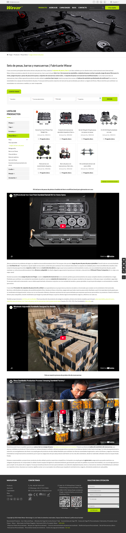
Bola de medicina (14, 157)
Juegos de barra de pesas (16, 145)
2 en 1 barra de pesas (28, 301)
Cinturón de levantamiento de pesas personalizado (63, 525)
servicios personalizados (29, 299)
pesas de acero (110, 299)
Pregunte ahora (45, 139)
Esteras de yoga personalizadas (55, 527)
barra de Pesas (13, 160)
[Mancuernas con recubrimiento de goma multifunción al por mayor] (44, 152)
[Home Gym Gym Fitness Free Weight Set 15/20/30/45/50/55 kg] (44, 118)
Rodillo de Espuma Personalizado (89, 525)
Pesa (10, 139)
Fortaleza (12, 131)
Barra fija (88, 301)
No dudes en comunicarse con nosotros (64, 447)
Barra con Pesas (13, 151)
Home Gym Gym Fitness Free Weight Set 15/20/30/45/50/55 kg (44, 131)
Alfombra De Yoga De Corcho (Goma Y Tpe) (47, 521)
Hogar (11, 54)
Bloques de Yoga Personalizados (37, 525)
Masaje (11, 173)
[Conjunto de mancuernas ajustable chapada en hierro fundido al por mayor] (65, 118)
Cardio (11, 169)
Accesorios (12, 178)
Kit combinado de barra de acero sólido (87, 165)
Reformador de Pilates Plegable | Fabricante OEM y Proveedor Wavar (37, 523)
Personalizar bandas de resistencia (35, 527)
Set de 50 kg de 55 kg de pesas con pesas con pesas (87, 131)
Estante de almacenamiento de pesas (18, 164)
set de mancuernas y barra (42, 301)
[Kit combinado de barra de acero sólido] (87, 152)
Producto (42, 8)
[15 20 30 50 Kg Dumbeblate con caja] (109, 118)
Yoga (10, 127)
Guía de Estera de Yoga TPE (69, 521)
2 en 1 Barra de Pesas (27, 521)
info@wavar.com (14, 2)
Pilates (11, 123)
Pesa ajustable (13, 142)
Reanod (67, 517)
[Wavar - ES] (14, 7)
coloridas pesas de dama (14, 301)
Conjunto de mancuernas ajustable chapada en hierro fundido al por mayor (66, 131)
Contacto (82, 8)
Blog (74, 8)
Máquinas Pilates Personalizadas (17, 525)
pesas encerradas (55, 301)
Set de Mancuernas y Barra (107, 525)
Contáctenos (34, 480)
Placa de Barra (13, 154)
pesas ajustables (100, 299)
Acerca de (53, 8)
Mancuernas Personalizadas (15, 527)
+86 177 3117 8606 (43, 488)
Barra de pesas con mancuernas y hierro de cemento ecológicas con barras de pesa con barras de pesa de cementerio (66, 165)
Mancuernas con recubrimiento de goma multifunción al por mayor (44, 165)
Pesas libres (24, 54)
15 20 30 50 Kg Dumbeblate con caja (109, 131)
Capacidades (65, 8)
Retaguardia (12, 148)
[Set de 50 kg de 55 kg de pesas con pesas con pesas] (87, 118)
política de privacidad (76, 517)
